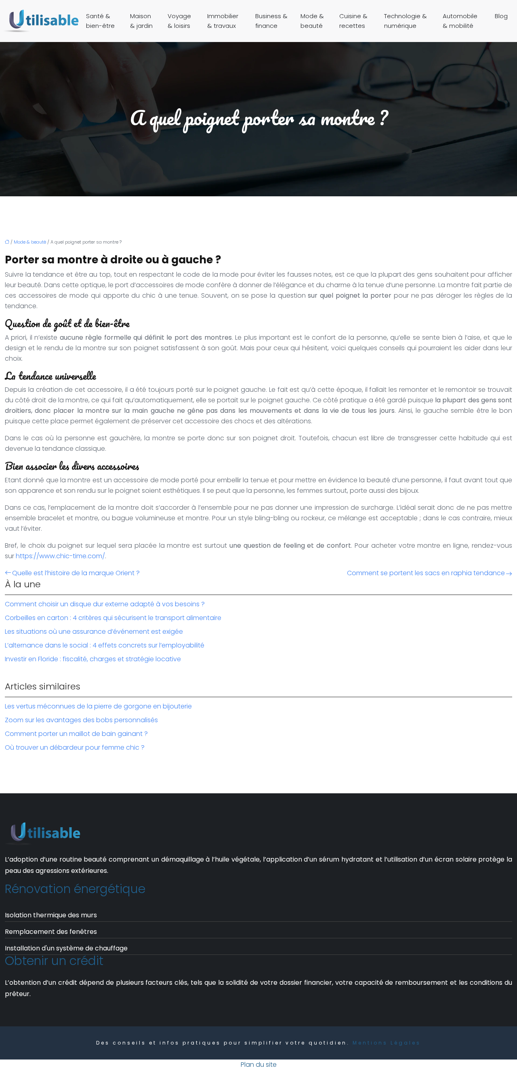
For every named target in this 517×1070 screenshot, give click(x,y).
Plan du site (259, 1064)
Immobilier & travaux (222, 21)
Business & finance (271, 21)
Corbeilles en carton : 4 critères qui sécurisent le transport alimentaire (113, 617)
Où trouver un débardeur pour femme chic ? (75, 747)
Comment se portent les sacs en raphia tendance (426, 573)
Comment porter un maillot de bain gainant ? (76, 733)
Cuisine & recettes (353, 21)
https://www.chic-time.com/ (60, 556)
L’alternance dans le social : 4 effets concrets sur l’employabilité (104, 645)
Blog (501, 16)
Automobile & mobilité (460, 21)
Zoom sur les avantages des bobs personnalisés (81, 720)
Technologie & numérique (405, 21)
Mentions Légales (387, 1042)
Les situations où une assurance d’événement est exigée (94, 631)
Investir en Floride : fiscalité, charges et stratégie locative (93, 659)
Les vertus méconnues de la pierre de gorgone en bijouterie (98, 706)
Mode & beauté (312, 21)
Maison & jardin (141, 21)
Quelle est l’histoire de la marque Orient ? (76, 573)
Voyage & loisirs (179, 21)
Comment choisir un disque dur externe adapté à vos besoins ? (105, 604)
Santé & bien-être (100, 21)
